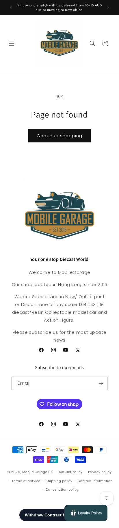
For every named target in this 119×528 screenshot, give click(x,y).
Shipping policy (59, 480)
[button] (11, 43)
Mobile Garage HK (37, 472)
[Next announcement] (108, 7)
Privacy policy (100, 472)
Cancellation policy (62, 489)
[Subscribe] (100, 383)
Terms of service (26, 480)
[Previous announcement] (10, 7)
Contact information (95, 480)
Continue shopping (59, 136)
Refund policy (71, 472)
